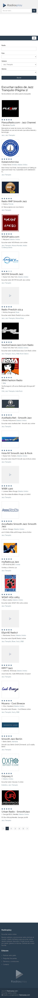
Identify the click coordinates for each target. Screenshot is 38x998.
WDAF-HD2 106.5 (11, 597)
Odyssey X (7, 776)
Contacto (6, 964)
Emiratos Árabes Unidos (19, 164)
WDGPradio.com (10, 237)
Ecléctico (5, 785)
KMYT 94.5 (7, 668)
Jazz (3, 135)
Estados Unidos (15, 239)
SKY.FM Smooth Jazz (12, 274)
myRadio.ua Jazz (10, 562)
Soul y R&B (15, 354)
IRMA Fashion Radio (12, 380)
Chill (3, 391)
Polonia (10, 204)
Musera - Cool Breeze (13, 703)
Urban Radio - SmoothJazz (16, 811)
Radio (4, 45)
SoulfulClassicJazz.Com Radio (17, 345)
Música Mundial (17, 245)
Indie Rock (19, 391)
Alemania (15, 741)
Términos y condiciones (11, 961)
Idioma (4, 69)
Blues (14, 641)
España (12, 125)
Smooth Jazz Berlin (12, 739)
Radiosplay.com (12, 991)
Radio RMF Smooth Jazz (14, 201)
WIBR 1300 (7, 488)
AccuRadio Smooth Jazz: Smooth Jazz (19, 525)
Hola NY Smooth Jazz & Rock (17, 453)
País (3, 53)
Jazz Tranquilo (10, 135)
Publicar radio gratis (9, 955)
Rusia (17, 312)
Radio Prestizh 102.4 (12, 309)
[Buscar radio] (34, 11)
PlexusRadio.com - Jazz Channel (19, 122)
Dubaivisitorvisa (10, 162)
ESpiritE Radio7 (10, 632)
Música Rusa (20, 318)
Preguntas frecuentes (10, 958)
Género (4, 61)
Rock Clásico (24, 354)
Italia (4, 383)
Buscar (19, 78)
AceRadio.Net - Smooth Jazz (17, 418)
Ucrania (17, 564)
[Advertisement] (19, 25)
